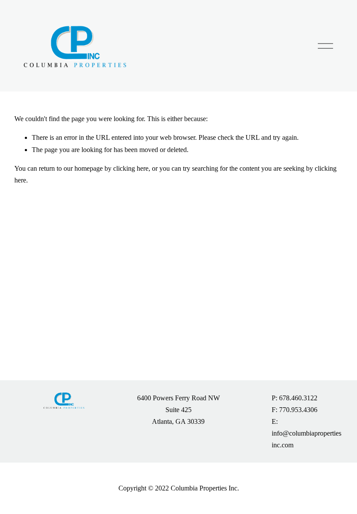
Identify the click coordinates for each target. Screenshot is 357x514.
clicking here (130, 168)
